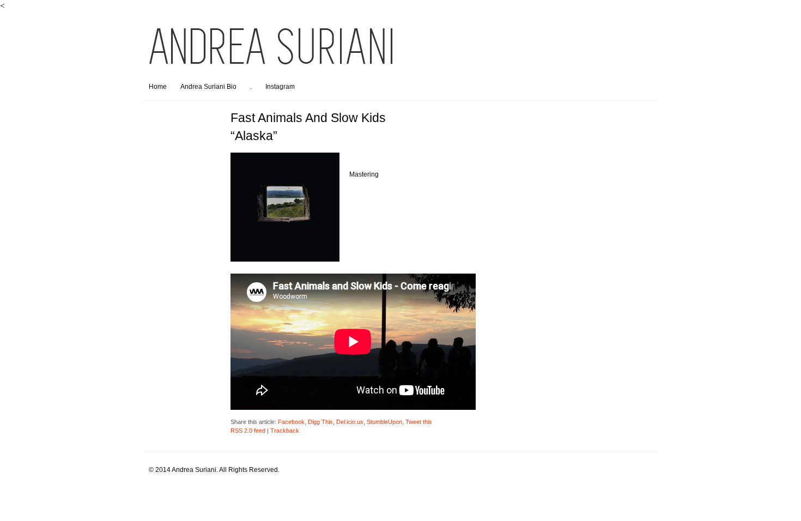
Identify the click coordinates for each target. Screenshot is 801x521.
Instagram (280, 86)
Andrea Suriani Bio (208, 86)
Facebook (291, 422)
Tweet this (418, 422)
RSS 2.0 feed (247, 430)
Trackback (284, 430)
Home (158, 86)
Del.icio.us (349, 422)
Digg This (320, 422)
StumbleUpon (384, 422)
